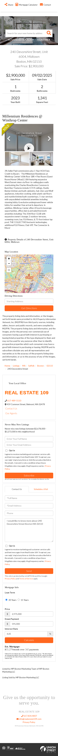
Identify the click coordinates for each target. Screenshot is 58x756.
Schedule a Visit (41, 489)
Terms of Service (26, 579)
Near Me (42, 39)
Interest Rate (11, 629)
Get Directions (29, 308)
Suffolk (31, 365)
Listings (16, 365)
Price (7, 609)
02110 (50, 365)
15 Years (24, 600)
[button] (49, 33)
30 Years (12, 600)
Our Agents (11, 413)
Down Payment (12, 619)
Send (29, 570)
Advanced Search (20, 39)
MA (24, 365)
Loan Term (10, 592)
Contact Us (11, 408)
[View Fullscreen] (8, 270)
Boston (40, 365)
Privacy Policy (10, 579)
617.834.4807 (30, 716)
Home (7, 365)
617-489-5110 (14, 400)
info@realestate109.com (30, 719)
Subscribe (29, 475)
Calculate (29, 640)
